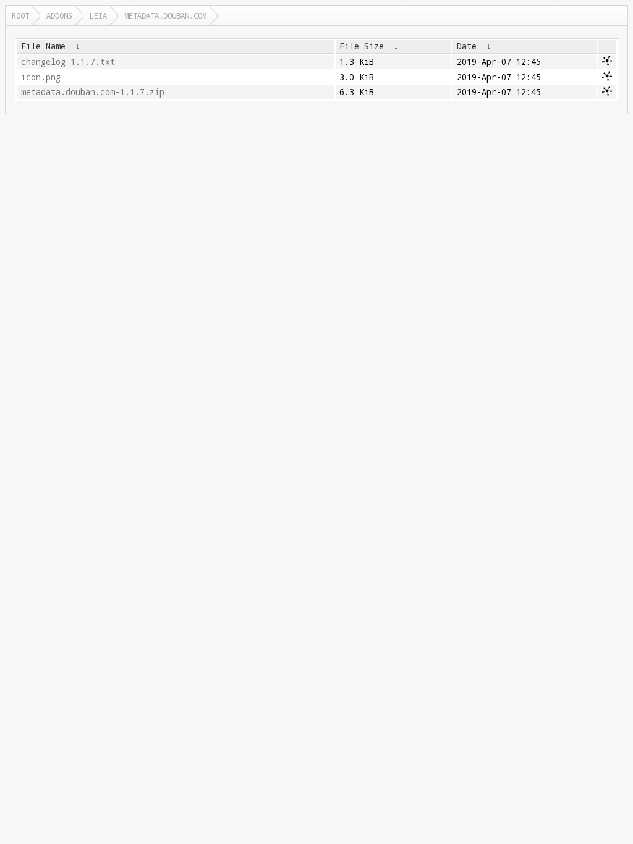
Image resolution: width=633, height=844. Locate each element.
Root (20, 15)
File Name (43, 46)
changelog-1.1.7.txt (68, 61)
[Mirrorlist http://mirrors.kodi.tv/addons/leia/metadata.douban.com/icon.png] (607, 77)
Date (467, 46)
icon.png (41, 77)
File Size (361, 46)
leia (98, 15)
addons (59, 15)
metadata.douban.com (165, 15)
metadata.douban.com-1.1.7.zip (92, 92)
